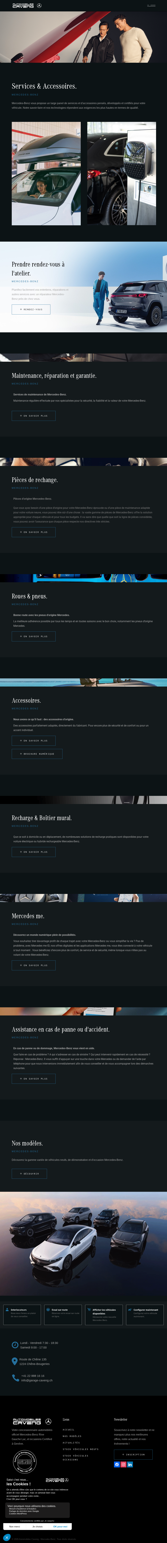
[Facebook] (117, 1464)
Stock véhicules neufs (81, 1449)
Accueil (69, 1429)
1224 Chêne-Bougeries (34, 1364)
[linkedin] (130, 1464)
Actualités (71, 1443)
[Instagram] (123, 1464)
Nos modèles (72, 1436)
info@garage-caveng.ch (37, 1380)
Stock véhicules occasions (76, 1458)
